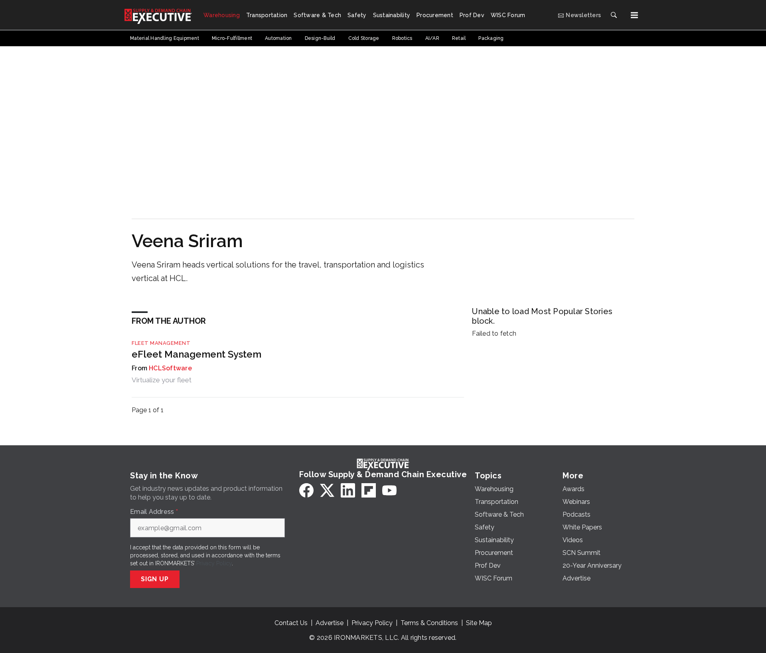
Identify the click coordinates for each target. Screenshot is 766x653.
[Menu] (634, 15)
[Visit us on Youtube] (389, 490)
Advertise (330, 623)
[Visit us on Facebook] (306, 490)
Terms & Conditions (429, 623)
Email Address (154, 512)
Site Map (479, 623)
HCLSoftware (170, 368)
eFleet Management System (196, 354)
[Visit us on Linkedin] (348, 490)
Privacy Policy (214, 563)
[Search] (614, 15)
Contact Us (291, 623)
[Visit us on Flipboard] (368, 490)
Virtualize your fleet (162, 380)
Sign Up (155, 579)
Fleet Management (161, 343)
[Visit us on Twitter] (327, 490)
